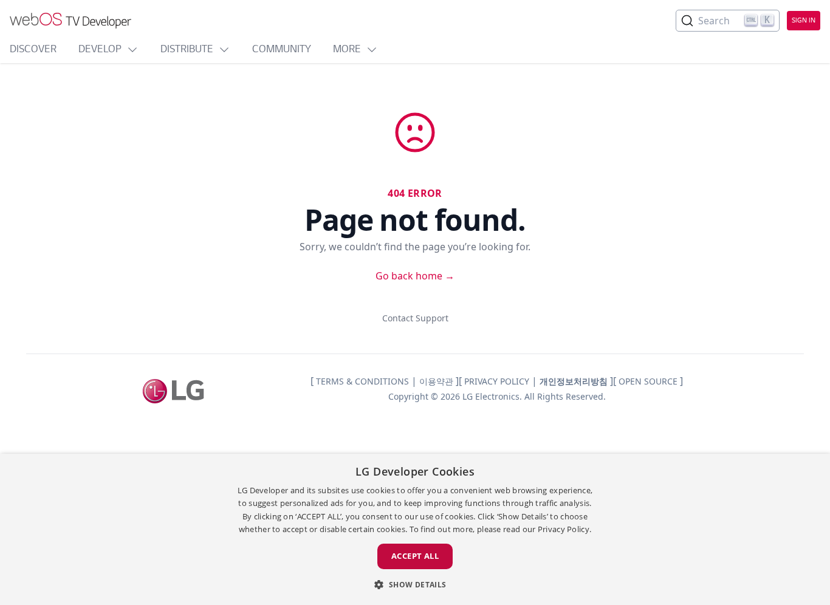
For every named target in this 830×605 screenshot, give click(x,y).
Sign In (803, 20)
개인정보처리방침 (574, 381)
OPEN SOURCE (648, 381)
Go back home (415, 275)
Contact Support (415, 318)
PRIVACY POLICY (496, 381)
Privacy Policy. (565, 529)
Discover (33, 49)
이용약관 (436, 381)
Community (281, 49)
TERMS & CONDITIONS (362, 381)
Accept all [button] (415, 555)
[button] (414, 584)
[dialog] (415, 529)
